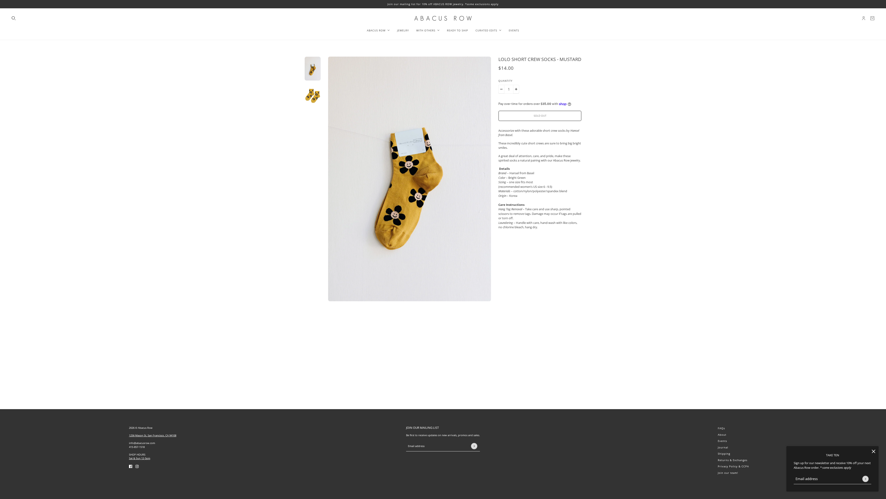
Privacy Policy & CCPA (733, 466)
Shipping (724, 453)
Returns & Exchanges (732, 460)
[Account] (863, 18)
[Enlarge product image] (409, 179)
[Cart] (872, 18)
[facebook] (130, 466)
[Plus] (516, 89)
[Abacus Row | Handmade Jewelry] (443, 18)
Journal (723, 447)
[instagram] (137, 466)
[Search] (13, 18)
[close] (873, 451)
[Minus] (501, 89)
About (722, 434)
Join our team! (728, 473)
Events (722, 441)
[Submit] (865, 479)
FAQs (721, 428)
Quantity (505, 80)
